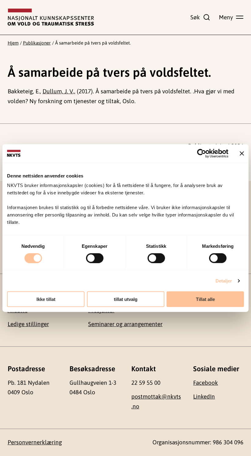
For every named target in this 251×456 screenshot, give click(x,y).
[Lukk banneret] (242, 153)
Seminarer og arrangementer (125, 324)
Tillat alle (205, 299)
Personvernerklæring (35, 442)
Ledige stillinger (28, 324)
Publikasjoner (37, 42)
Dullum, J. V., (59, 91)
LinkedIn (204, 396)
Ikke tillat (45, 299)
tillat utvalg (125, 299)
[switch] (94, 258)
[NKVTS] (51, 17)
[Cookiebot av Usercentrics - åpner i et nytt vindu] (201, 153)
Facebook (205, 382)
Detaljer (223, 280)
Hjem (13, 42)
